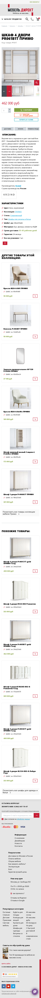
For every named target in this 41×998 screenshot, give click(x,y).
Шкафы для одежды (17, 929)
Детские (6, 917)
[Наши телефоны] (32, 19)
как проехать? (18, 893)
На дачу (29, 925)
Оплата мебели (14, 858)
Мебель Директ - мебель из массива (19, 967)
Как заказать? (34, 2)
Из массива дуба (30, 918)
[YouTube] (8, 986)
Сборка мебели (14, 861)
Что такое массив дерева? (20, 950)
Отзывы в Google (18, 900)
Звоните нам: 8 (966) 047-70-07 (15, 806)
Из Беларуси (31, 923)
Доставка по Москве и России (20, 856)
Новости (18, 843)
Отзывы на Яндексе (18, 898)
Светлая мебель (6, 924)
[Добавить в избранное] (5, 243)
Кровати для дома (18, 924)
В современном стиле (32, 936)
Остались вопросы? (10, 803)
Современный (16, 215)
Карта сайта (6, 963)
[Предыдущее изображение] (5, 66)
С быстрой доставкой (30, 929)
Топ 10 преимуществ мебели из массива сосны (22, 956)
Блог (10, 869)
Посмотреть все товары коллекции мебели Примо (19, 512)
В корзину (28, 110)
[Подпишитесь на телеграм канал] (13, 986)
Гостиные (6, 912)
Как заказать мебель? (17, 864)
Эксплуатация (13, 866)
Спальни (6, 915)
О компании (19, 838)
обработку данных (23, 819)
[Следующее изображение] (36, 66)
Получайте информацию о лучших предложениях (20, 811)
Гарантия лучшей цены (17, 872)
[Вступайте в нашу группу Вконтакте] (4, 986)
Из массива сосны (30, 913)
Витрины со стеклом (18, 934)
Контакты (19, 846)
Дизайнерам (20, 840)
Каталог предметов (13, 19)
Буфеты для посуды (18, 913)
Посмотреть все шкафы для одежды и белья (20, 791)
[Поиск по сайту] (27, 19)
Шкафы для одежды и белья (19, 219)
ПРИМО (18, 211)
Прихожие (7, 920)
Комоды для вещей (18, 918)
